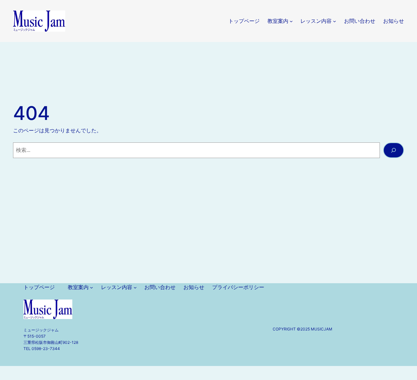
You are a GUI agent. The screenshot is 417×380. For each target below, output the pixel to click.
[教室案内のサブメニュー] (291, 21)
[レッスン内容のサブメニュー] (334, 21)
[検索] (393, 150)
